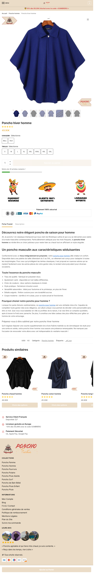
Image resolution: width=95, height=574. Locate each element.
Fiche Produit (7, 224)
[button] (8, 126)
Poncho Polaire (8, 472)
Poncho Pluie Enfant (11, 486)
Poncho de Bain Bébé (11, 483)
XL (24, 152)
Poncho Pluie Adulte (11, 476)
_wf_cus (68, 341)
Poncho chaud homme (12, 394)
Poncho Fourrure (9, 469)
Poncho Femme (8, 462)
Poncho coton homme (51, 394)
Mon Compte (7, 499)
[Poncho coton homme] (59, 373)
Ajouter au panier (52, 163)
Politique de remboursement (14, 512)
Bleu (4, 141)
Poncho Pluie (7, 489)
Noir (11, 141)
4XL (43, 152)
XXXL (37, 152)
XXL (30, 152)
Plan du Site (7, 519)
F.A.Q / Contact (8, 506)
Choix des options (19, 405)
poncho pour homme (61, 256)
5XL (50, 152)
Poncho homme (14, 13)
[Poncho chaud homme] (20, 373)
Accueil (4, 13)
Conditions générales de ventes (16, 509)
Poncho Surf (7, 479)
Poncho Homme (9, 466)
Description (19, 224)
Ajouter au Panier (46, 570)
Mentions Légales (9, 516)
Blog (4, 502)
